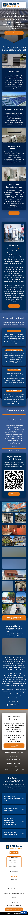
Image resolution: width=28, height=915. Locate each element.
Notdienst (23, 912)
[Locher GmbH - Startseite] (11, 5)
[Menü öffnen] (23, 5)
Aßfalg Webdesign (16, 913)
